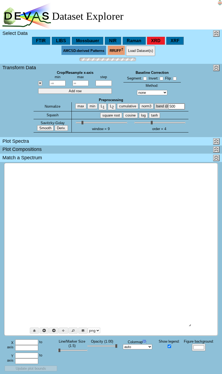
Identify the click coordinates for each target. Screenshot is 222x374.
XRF (175, 40)
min (92, 106)
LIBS (61, 40)
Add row (75, 91)
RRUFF (116, 50)
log (143, 115)
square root (111, 115)
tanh (154, 115)
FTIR (41, 40)
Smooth (45, 128)
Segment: (134, 78)
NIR (113, 40)
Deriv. (61, 128)
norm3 (146, 106)
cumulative (127, 106)
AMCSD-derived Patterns (83, 51)
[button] (34, 330)
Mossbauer (87, 40)
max (80, 106)
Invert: (154, 78)
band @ (162, 106)
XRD (156, 40)
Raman (134, 40)
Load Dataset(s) (140, 51)
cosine (130, 115)
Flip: (168, 78)
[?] (144, 340)
